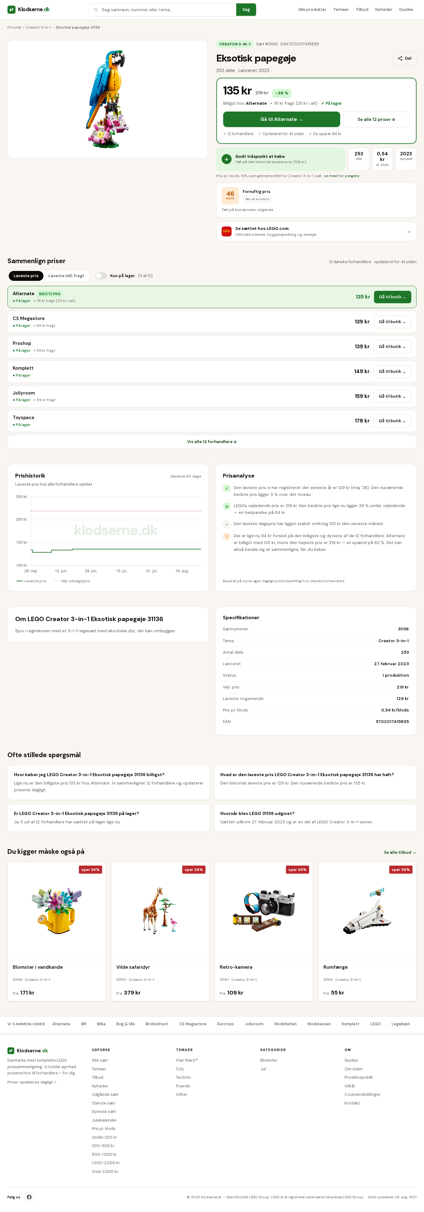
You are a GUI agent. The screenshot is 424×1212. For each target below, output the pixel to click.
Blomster (268, 1060)
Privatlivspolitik (359, 1077)
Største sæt (103, 1103)
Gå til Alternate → (281, 119)
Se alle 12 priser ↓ (376, 119)
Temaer (341, 9)
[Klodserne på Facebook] (29, 1197)
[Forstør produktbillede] (108, 99)
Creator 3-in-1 (38, 27)
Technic (183, 1077)
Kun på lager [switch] (131, 275)
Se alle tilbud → (400, 852)
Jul (263, 1069)
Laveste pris (26, 275)
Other (181, 1094)
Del (408, 58)
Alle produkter (312, 9)
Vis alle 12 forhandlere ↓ (212, 441)
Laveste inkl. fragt (66, 275)
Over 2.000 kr (105, 1171)
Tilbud (362, 9)
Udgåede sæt (105, 1094)
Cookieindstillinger (363, 1094)
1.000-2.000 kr (106, 1162)
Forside (14, 27)
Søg (246, 9)
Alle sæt (100, 1060)
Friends (183, 1086)
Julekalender (104, 1120)
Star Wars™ (187, 1060)
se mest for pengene (341, 176)
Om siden (354, 1069)
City (180, 1069)
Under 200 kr (104, 1137)
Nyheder (383, 9)
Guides (406, 9)
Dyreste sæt (104, 1111)
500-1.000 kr (104, 1154)
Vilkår (350, 1086)
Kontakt (352, 1103)
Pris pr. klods (103, 1128)
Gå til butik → (392, 297)
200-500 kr (103, 1145)
